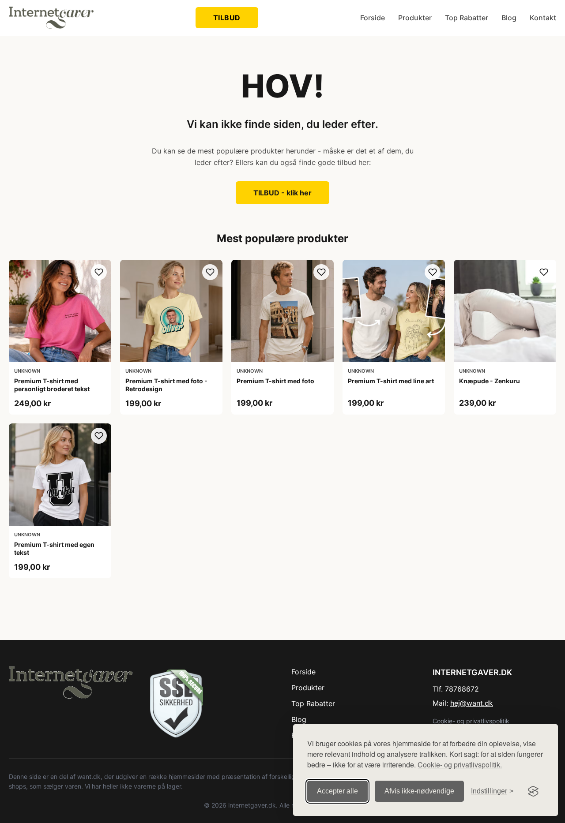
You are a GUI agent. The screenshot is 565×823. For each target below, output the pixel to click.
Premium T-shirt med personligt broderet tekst (52, 385)
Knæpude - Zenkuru (489, 381)
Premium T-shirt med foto (275, 381)
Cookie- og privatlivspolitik (471, 721)
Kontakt (543, 17)
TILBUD (227, 17)
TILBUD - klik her (282, 192)
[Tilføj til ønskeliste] (99, 272)
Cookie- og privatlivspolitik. (460, 764)
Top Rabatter (466, 17)
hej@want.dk (471, 703)
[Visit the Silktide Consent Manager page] (533, 791)
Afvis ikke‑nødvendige (419, 791)
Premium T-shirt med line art (391, 381)
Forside (372, 17)
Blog (508, 17)
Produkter (415, 17)
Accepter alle (337, 791)
